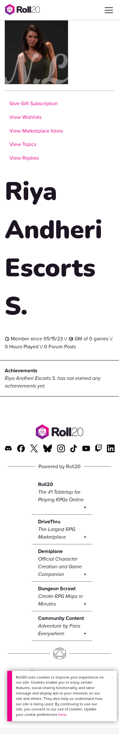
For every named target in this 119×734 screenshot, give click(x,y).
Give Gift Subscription (34, 103)
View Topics (23, 144)
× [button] (112, 677)
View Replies (24, 158)
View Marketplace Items (36, 130)
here (62, 714)
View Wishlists (26, 117)
